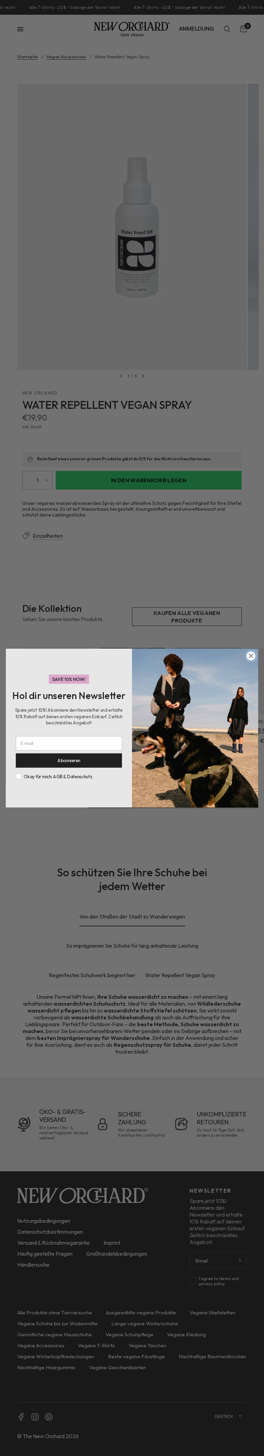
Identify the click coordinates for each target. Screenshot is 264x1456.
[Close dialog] (251, 656)
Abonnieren (68, 760)
